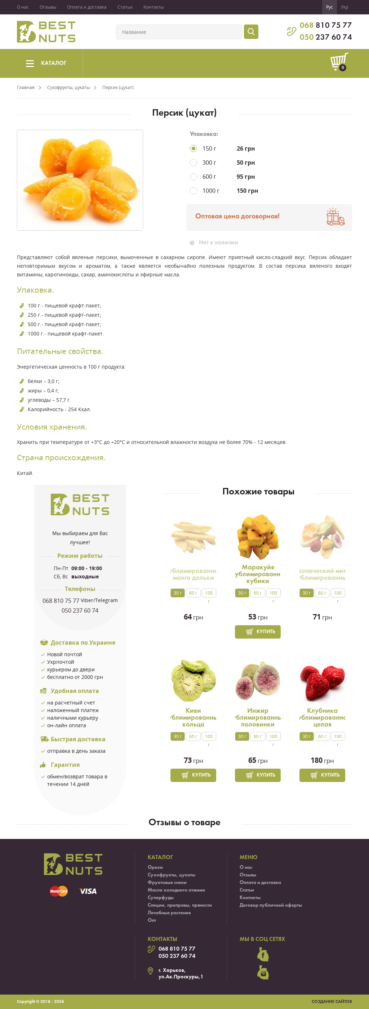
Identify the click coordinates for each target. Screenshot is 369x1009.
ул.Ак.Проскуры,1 (181, 976)
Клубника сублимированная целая (322, 718)
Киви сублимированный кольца (193, 718)
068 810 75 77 (61, 601)
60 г (193, 593)
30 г (178, 593)
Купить (266, 632)
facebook (263, 954)
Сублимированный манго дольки (193, 574)
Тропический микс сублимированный (322, 574)
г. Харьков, (172, 970)
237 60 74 (326, 37)
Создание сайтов (332, 1002)
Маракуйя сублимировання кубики (258, 574)
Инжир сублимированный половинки (258, 718)
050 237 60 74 (80, 610)
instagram (263, 972)
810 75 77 (326, 26)
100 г (209, 593)
